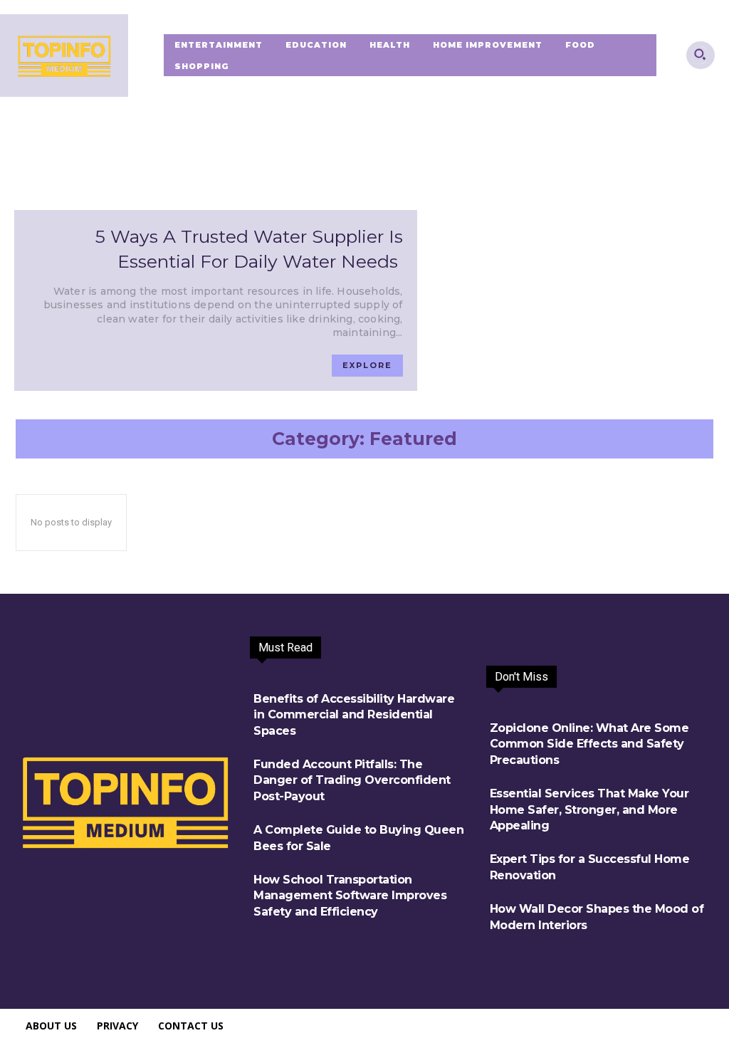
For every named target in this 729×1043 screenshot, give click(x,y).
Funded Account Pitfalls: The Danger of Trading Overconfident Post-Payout (352, 780)
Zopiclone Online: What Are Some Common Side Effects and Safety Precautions (589, 744)
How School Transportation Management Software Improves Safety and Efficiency (349, 895)
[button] (700, 54)
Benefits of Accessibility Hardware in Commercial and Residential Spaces (353, 715)
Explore (367, 365)
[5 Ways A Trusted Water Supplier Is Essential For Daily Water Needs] (215, 119)
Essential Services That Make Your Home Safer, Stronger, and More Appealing (589, 809)
